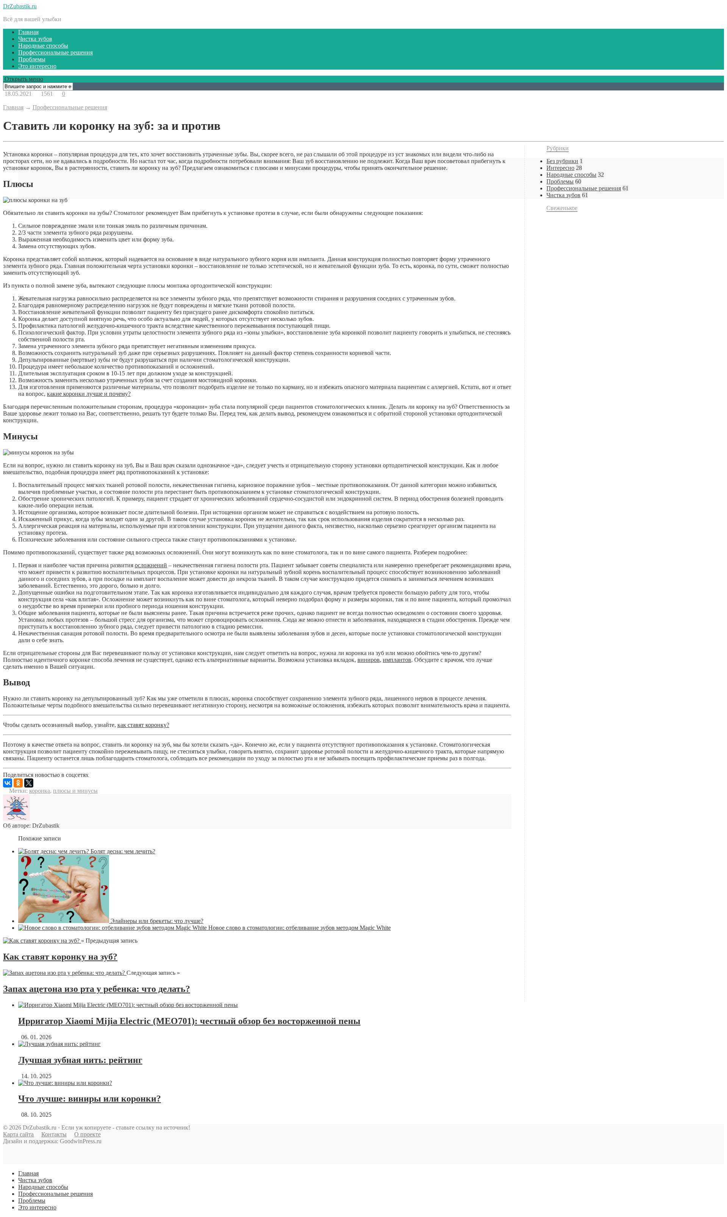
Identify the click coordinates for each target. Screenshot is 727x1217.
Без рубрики (562, 161)
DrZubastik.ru (20, 6)
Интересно (560, 168)
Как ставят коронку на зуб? (60, 957)
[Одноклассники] (18, 782)
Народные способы (43, 45)
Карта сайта (18, 1134)
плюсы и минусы (75, 790)
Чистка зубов (35, 39)
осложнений (151, 565)
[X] (28, 782)
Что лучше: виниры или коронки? (89, 1098)
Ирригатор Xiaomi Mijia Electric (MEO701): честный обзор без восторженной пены (189, 1021)
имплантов (397, 660)
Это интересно (37, 66)
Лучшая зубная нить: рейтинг (80, 1060)
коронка (39, 790)
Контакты (54, 1134)
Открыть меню (23, 79)
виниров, (369, 660)
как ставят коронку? (143, 725)
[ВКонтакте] (7, 782)
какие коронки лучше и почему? (89, 394)
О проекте (87, 1134)
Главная (28, 32)
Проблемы (31, 59)
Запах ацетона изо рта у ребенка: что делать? (96, 989)
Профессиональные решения (55, 52)
